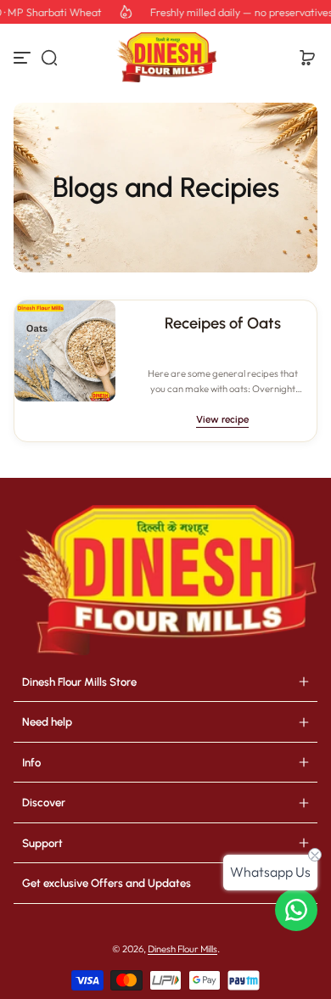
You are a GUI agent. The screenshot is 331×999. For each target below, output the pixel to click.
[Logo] (165, 57)
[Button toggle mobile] (24, 58)
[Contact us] (296, 910)
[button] (49, 58)
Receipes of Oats (223, 323)
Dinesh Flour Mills (182, 949)
